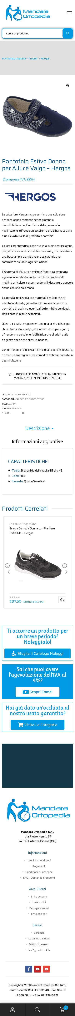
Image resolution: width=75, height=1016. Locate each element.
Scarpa (11, 404)
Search (37, 1009)
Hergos (17, 408)
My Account (12, 1009)
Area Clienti (37, 889)
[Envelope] (46, 969)
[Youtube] (37, 969)
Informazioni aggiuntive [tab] (37, 441)
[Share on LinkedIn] (18, 413)
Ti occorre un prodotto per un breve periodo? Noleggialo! (37, 636)
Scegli (62, 599)
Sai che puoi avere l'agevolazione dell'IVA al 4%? (37, 674)
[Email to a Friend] (23, 413)
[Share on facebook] (13, 413)
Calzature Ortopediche (29, 399)
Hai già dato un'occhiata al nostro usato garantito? (37, 710)
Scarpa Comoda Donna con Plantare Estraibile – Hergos (32, 530)
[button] (67, 85)
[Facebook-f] (28, 969)
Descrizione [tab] (37, 428)
